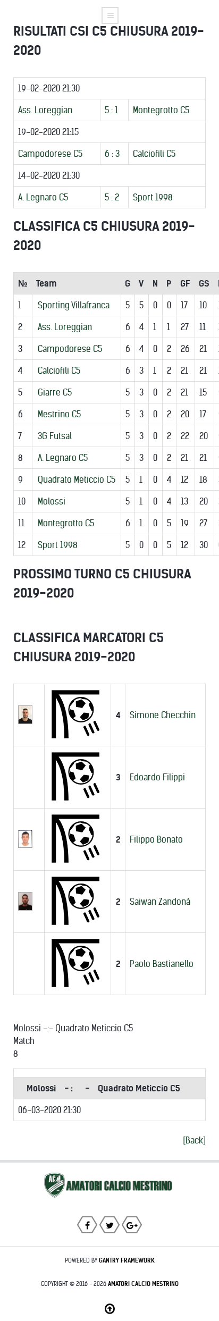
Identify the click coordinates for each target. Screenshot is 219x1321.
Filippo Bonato (156, 839)
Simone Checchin (163, 715)
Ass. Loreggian (45, 110)
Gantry (127, 1260)
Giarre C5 (55, 392)
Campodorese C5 (50, 153)
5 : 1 (111, 110)
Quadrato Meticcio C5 (76, 479)
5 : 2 (112, 197)
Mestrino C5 (59, 414)
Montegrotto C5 (161, 110)
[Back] (194, 1140)
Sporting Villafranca (74, 305)
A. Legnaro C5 (43, 197)
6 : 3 (112, 153)
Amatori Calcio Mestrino (143, 1284)
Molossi (51, 501)
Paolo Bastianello (161, 963)
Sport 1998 (153, 197)
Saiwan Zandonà (160, 901)
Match (24, 1041)
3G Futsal (55, 436)
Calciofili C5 (154, 153)
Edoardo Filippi (157, 777)
